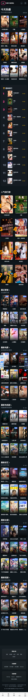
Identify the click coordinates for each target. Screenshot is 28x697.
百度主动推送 (14, 679)
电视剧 (10, 654)
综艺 (14, 654)
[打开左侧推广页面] (2, 362)
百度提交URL (19, 676)
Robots (13, 676)
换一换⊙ (25, 350)
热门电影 (11, 666)
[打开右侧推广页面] (26, 362)
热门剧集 (17, 666)
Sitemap (22, 666)
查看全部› (25, 12)
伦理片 (14, 656)
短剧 (21, 654)
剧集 (14, 694)
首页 (3, 694)
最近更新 (6, 666)
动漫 (18, 654)
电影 (7, 654)
